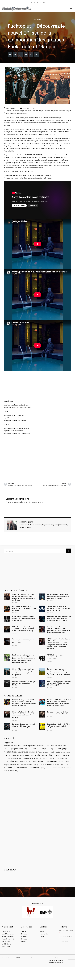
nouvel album (11, 761)
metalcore (59, 755)
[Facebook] (34, 2)
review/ (60, 764)
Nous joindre (44, 934)
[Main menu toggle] (71, 8)
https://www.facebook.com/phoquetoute (16, 428)
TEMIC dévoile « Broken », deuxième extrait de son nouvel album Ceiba (58, 657)
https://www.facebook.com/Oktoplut (15, 415)
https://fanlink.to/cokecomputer (13, 431)
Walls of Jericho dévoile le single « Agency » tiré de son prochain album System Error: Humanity (23, 629)
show (12, 767)
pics (20, 764)
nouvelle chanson (39, 761)
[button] (10, 54)
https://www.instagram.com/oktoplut (15, 420)
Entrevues (24, 934)
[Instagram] (40, 2)
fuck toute (28, 111)
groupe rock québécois (58, 111)
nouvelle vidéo (54, 761)
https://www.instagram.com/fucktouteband (17, 433)
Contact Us (43, 936)
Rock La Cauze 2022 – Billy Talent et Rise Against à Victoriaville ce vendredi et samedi (58, 726)
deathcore (41, 746)
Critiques (23, 931)
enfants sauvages (18, 111)
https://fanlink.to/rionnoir (11, 418)
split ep (24, 113)
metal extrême (16, 758)
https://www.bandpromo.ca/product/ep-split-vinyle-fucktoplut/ (33, 178)
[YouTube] (44, 2)
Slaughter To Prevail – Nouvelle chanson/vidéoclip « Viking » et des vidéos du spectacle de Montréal (23, 715)
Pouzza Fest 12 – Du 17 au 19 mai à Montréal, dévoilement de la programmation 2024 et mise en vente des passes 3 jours (59, 703)
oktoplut (68, 111)
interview (22, 755)
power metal (29, 764)
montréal (51, 758)
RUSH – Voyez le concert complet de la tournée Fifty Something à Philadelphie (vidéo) (59, 683)
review (52, 764)
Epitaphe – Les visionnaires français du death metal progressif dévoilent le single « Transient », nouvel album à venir (58, 672)
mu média (62, 758)
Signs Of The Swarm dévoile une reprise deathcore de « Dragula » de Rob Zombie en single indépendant (23, 672)
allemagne (9, 746)
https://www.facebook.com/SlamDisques (16, 405)
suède (49, 768)
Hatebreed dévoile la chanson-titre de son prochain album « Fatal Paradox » (24, 608)
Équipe (42, 931)
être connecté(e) (18, 502)
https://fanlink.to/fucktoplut (43, 175)
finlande (49, 749)
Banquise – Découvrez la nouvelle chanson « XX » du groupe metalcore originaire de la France (24, 726)
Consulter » (15, 602)
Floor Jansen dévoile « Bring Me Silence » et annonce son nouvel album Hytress (23, 619)
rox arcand (9, 113)
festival (41, 749)
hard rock (66, 752)
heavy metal (10, 755)
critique (30, 745)
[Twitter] (37, 2)
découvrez (9, 111)
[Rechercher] (68, 551)
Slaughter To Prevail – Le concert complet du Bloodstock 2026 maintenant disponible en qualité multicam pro (23, 597)
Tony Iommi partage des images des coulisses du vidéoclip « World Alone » (23, 641)
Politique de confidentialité (56, 960)
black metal (19, 746)
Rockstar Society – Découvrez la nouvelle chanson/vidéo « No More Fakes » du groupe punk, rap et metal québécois (24, 703)
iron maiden (32, 755)
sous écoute (25, 767)
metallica (27, 758)
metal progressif (38, 758)
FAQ (56, 958)
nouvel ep (25, 761)
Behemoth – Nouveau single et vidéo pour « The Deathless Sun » (58, 713)
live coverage (45, 755)
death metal (52, 746)
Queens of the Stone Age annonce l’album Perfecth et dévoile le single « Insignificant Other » (59, 619)
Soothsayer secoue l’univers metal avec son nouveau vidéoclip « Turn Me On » (24, 683)
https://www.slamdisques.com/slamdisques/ (17, 407)
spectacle (39, 767)
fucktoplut (35, 111)
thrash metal (59, 768)
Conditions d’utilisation (56, 963)
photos (11, 764)
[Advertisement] (37, 458)
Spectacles (24, 939)
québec (42, 764)
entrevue (31, 749)
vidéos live (13, 771)
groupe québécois (44, 111)
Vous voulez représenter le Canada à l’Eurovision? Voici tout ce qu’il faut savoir (58, 608)
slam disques (17, 113)
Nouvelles (37, 19)
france (57, 749)
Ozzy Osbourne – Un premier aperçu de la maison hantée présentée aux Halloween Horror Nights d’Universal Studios (58, 630)
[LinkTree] (31, 2)
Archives (23, 941)
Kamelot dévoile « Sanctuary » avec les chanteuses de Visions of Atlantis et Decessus (59, 596)
